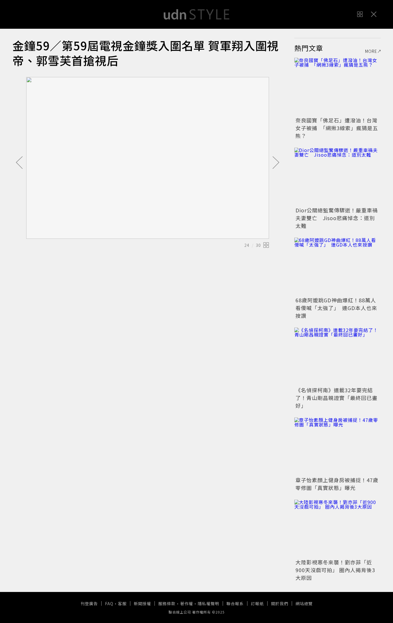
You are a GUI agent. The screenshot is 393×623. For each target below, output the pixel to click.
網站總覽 (304, 603)
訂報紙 (257, 603)
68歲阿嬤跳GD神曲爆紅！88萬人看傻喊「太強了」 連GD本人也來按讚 (336, 307)
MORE (371, 51)
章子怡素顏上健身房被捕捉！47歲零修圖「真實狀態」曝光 (336, 483)
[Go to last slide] (19, 163)
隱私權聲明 (208, 603)
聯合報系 (235, 603)
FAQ (109, 603)
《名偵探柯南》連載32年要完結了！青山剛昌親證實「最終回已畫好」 (336, 397)
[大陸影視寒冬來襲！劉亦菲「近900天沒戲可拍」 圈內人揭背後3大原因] (337, 528)
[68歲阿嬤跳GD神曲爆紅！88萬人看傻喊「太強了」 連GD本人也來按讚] (337, 266)
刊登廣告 (89, 603)
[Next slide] (276, 163)
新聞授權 (142, 603)
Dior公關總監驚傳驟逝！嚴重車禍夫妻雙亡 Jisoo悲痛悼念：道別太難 (336, 217)
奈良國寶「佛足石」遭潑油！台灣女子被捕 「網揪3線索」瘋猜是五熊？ (336, 127)
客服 (122, 603)
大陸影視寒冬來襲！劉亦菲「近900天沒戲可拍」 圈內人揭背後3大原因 (335, 569)
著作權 (186, 603)
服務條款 (166, 603)
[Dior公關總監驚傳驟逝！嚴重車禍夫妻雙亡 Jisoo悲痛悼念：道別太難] (337, 176)
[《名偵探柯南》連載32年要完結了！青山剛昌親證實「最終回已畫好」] (337, 356)
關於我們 (279, 603)
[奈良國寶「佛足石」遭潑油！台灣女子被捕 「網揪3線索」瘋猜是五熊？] (337, 86)
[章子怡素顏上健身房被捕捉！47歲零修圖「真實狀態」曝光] (337, 446)
